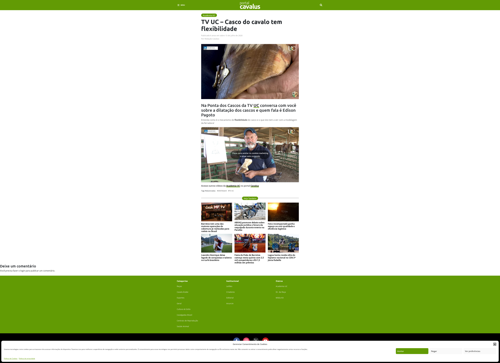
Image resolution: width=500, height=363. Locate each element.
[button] (494, 344)
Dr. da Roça (281, 292)
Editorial (230, 297)
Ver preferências (472, 351)
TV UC (231, 191)
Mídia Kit (280, 297)
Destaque (222, 191)
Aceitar (400, 351)
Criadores (230, 292)
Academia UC (233, 185)
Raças (179, 286)
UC (256, 105)
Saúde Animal (183, 326)
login (22, 270)
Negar (434, 351)
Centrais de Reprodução (187, 320)
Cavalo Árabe (182, 292)
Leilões (229, 286)
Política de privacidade (27, 358)
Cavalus (255, 185)
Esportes (180, 297)
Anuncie (229, 303)
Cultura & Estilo (183, 309)
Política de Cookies (10, 358)
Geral (179, 303)
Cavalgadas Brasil (184, 315)
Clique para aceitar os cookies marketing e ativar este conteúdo (250, 154)
